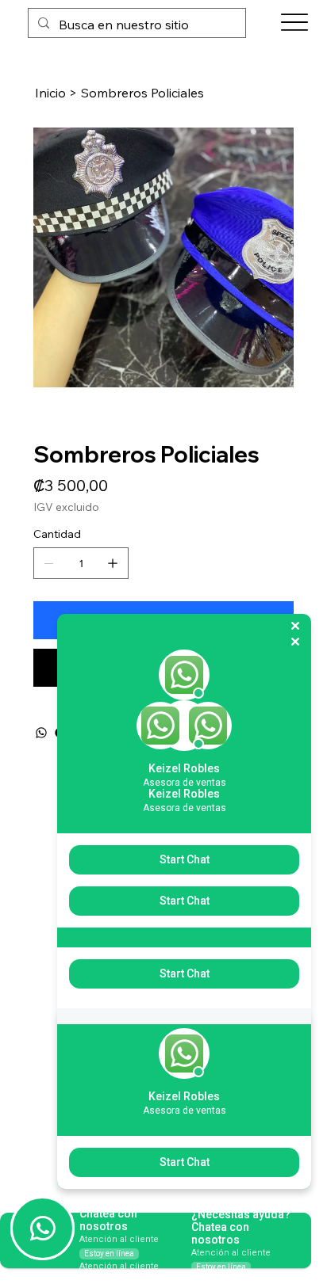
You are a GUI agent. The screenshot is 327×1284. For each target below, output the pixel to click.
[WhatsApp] (41, 733)
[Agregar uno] (113, 563)
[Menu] (295, 22)
